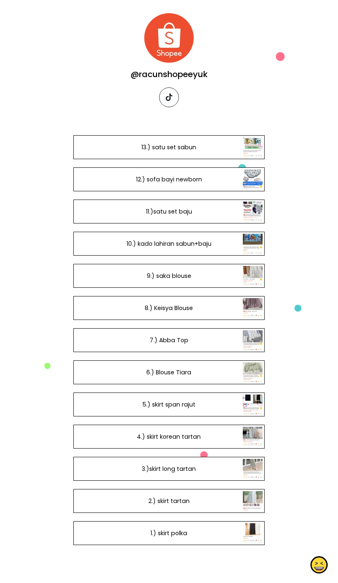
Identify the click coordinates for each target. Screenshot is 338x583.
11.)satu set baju (169, 211)
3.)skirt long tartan (169, 469)
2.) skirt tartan (169, 501)
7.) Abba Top (169, 340)
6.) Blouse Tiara (168, 372)
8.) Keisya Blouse (169, 308)
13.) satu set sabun (168, 147)
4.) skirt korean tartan (169, 437)
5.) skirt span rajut (169, 404)
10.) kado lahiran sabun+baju (169, 244)
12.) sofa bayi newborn (169, 179)
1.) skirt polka (168, 533)
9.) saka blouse (169, 276)
